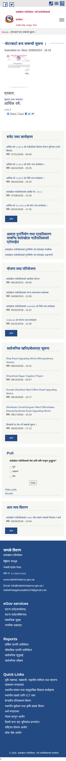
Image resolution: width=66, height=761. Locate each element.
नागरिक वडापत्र (13, 625)
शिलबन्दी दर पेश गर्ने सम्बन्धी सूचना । (21, 424)
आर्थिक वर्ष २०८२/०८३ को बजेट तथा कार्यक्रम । (27, 205)
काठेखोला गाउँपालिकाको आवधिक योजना (22, 278)
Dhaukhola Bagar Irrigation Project (24, 376)
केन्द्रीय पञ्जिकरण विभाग (18, 700)
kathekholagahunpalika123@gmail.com (25, 590)
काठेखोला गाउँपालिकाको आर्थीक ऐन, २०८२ (24, 191)
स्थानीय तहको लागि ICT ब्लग (20, 695)
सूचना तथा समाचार (13, 99)
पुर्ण (14, 466)
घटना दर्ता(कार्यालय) (15, 609)
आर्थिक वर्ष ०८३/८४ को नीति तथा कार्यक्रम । (25, 178)
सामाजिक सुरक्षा (13, 620)
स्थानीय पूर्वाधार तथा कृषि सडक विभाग (24, 706)
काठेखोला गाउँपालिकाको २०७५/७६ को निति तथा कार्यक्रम (30, 306)
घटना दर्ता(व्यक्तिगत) (16, 614)
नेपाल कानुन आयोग (15, 716)
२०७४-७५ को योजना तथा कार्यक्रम (21, 320)
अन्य (11, 219)
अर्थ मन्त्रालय (12, 711)
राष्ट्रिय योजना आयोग (16, 727)
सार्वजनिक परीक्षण (14, 660)
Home (5, 32)
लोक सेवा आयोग (13, 732)
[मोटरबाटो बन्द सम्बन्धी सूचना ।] (18, 71)
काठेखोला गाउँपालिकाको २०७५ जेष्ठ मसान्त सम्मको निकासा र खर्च (33, 517)
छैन (14, 476)
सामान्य (15, 471)
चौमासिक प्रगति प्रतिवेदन (18, 650)
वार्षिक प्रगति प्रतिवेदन (17, 644)
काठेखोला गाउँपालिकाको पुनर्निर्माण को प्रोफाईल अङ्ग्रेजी (29, 254)
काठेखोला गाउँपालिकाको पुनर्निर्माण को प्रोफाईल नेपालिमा (28, 249)
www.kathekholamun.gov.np (18, 579)
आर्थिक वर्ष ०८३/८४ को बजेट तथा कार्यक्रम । (25, 164)
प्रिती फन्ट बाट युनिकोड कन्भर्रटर (22, 722)
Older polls (11, 489)
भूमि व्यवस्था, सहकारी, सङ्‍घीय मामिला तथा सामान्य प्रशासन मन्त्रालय (31, 682)
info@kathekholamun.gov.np (26, 585)
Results (9, 493)
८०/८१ (7, 109)
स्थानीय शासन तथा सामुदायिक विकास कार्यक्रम (29, 690)
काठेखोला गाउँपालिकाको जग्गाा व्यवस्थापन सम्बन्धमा (27, 292)
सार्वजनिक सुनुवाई (14, 655)
